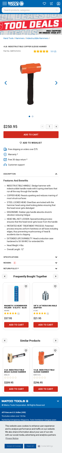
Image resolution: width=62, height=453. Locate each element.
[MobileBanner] (31, 24)
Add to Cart (31, 134)
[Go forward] (56, 83)
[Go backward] (5, 83)
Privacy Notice (12, 438)
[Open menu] (4, 3)
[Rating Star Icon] (5, 313)
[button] (45, 446)
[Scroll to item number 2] (32, 116)
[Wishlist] (44, 3)
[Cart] (51, 3)
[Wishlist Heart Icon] (26, 286)
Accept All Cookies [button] (14, 446)
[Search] (57, 10)
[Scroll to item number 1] (29, 116)
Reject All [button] (30, 446)
